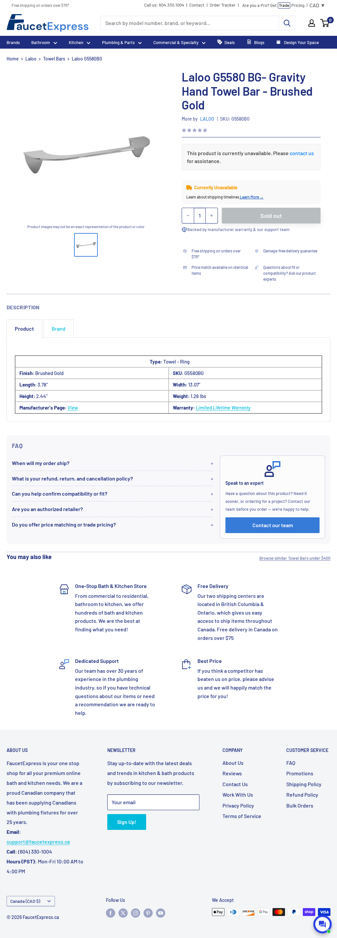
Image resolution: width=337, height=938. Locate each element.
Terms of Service (241, 816)
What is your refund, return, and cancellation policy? (72, 478)
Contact (196, 5)
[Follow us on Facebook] (110, 912)
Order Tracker (223, 5)
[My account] (311, 23)
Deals (229, 42)
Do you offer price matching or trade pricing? (64, 524)
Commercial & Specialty (175, 42)
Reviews (232, 773)
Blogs (259, 42)
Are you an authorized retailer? (47, 509)
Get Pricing (273, 5)
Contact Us (235, 784)
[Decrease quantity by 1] (188, 215)
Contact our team (272, 525)
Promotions (299, 773)
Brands (13, 42)
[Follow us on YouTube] (160, 912)
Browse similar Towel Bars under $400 (294, 558)
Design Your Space (301, 42)
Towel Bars (54, 58)
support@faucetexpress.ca (38, 841)
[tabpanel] (168, 379)
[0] (325, 23)
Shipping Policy (304, 784)
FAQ (290, 763)
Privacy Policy (238, 805)
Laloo (31, 58)
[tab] (24, 328)
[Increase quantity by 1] (212, 215)
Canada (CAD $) (25, 901)
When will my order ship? (40, 463)
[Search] (287, 23)
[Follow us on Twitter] (123, 912)
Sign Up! (126, 822)
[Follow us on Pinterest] (148, 912)
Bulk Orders (299, 805)
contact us (302, 153)
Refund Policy (302, 794)
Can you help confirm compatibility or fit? (59, 493)
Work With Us (237, 794)
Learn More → (251, 197)
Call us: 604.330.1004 (164, 5)
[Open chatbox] (322, 924)
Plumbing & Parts (118, 42)
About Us (233, 763)
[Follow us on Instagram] (135, 912)
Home (13, 58)
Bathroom (40, 42)
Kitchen (76, 42)
